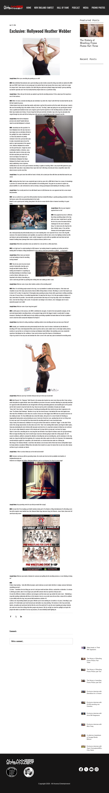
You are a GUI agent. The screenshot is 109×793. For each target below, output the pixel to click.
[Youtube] (91, 769)
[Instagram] (97, 769)
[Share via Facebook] (11, 616)
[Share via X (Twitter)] (16, 616)
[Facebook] (81, 769)
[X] (86, 769)
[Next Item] (100, 30)
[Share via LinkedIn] (21, 616)
